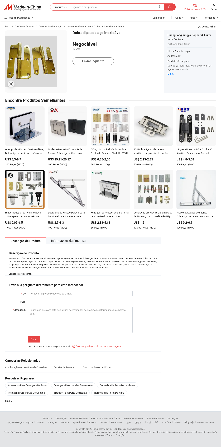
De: (23, 293)
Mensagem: (19, 309)
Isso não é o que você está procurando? (49, 346)
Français (65, 422)
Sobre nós (47, 418)
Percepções (172, 418)
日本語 (148, 422)
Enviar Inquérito (93, 61)
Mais (170, 73)
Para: (23, 301)
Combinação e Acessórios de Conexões (26, 367)
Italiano (92, 422)
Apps (192, 17)
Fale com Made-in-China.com (129, 418)
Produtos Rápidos (155, 418)
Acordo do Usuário (79, 418)
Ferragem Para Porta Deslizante (70, 392)
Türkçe (177, 422)
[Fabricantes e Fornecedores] (22, 7)
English (29, 422)
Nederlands (116, 422)
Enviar (34, 339)
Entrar (214, 9)
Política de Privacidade (102, 418)
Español (40, 422)
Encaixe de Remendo (65, 367)
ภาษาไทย (166, 422)
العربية (128, 422)
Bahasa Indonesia (205, 422)
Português (52, 422)
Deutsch (104, 422)
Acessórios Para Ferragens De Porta (27, 385)
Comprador (158, 17)
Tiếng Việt (189, 422)
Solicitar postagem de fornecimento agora (96, 346)
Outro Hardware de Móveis (97, 367)
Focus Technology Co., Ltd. (105, 428)
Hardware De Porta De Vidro (109, 392)
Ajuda (178, 17)
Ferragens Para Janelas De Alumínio (73, 385)
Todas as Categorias (19, 17)
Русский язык (79, 422)
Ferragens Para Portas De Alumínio (26, 392)
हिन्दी (156, 422)
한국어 (138, 422)
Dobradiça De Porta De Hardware (117, 385)
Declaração (61, 418)
